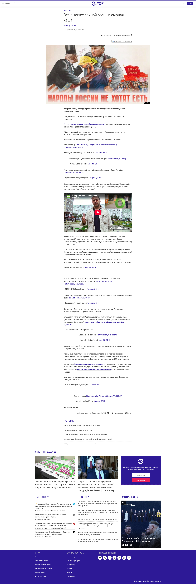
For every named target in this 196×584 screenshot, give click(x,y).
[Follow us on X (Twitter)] (105, 558)
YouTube (69, 572)
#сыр (115, 145)
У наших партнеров (73, 561)
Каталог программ (41, 561)
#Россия (109, 145)
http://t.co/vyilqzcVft (93, 396)
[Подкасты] (129, 558)
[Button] (106, 35)
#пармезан (81, 145)
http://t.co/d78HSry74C (103, 281)
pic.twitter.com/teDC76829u (74, 173)
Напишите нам (40, 572)
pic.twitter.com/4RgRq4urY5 (107, 335)
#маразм (102, 145)
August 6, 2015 (101, 152)
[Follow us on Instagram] (114, 558)
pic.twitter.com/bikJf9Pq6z (117, 159)
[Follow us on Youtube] (110, 558)
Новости (67, 10)
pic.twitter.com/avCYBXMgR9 (79, 298)
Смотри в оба (129, 497)
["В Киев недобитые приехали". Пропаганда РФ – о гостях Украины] (141, 524)
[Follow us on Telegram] (119, 558)
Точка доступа (71, 557)
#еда (87, 145)
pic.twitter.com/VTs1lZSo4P (112, 396)
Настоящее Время (70, 26)
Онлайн (69, 569)
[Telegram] (183, 3)
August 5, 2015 (93, 289)
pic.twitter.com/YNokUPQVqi (74, 147)
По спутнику (71, 565)
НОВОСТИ (83, 497)
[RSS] (124, 558)
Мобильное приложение (43, 569)
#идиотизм (94, 145)
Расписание (71, 576)
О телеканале (40, 557)
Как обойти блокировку (43, 565)
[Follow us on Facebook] (100, 558)
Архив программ (40, 576)
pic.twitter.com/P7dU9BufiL (74, 284)
